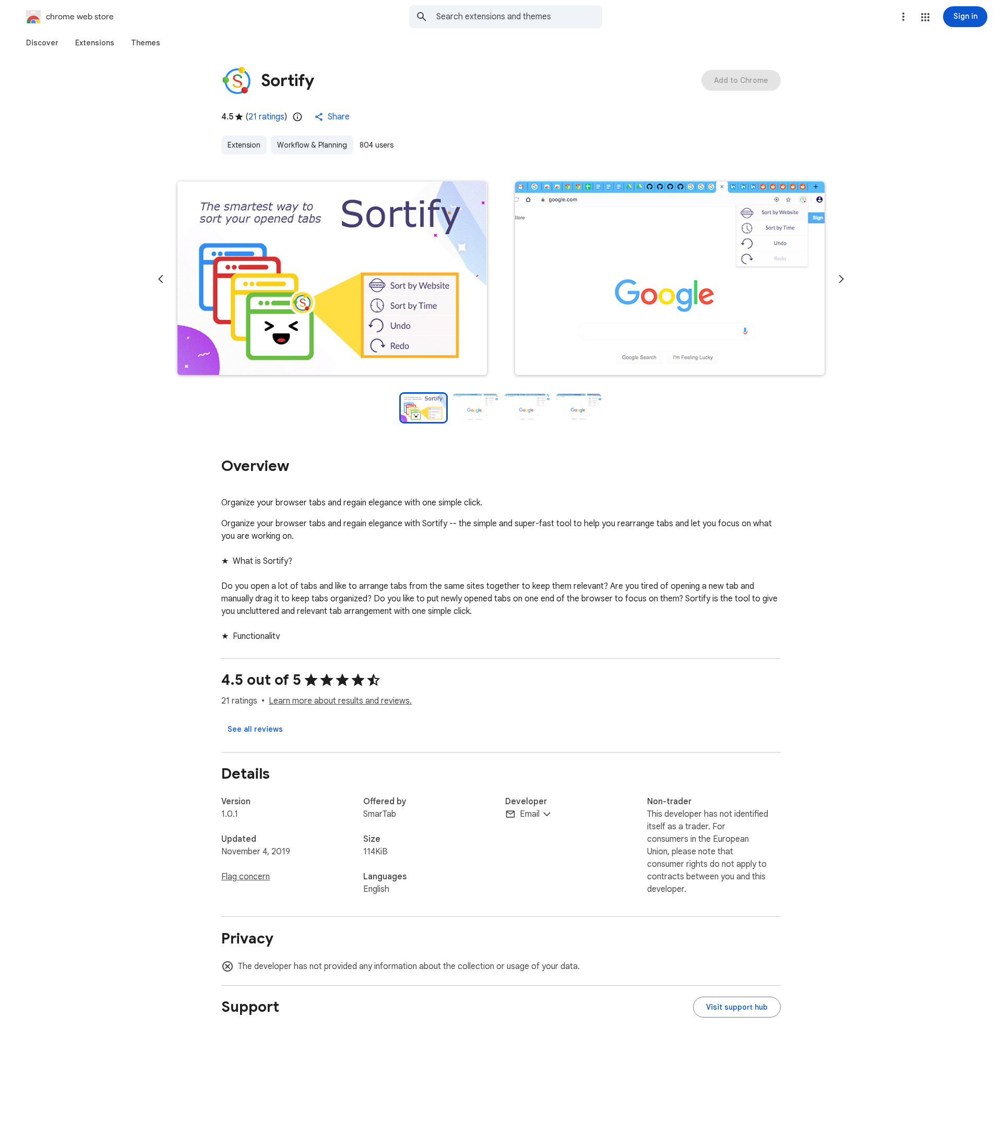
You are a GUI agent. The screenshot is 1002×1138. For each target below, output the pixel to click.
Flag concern (245, 876)
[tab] (42, 42)
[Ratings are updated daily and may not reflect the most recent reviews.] (297, 116)
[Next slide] (841, 279)
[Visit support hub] (737, 1007)
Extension (244, 145)
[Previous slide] (160, 279)
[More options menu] (903, 16)
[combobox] (519, 16)
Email (530, 814)
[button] (925, 17)
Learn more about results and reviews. (340, 701)
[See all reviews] (255, 729)
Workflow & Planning (312, 145)
